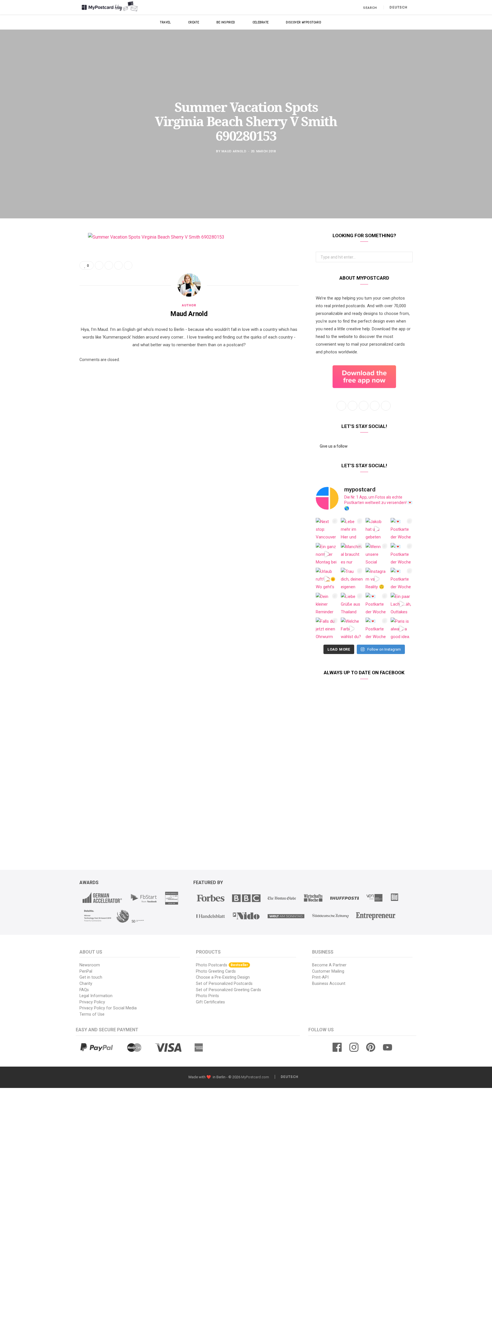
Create (193, 22)
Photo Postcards (222, 965)
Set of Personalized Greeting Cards (228, 989)
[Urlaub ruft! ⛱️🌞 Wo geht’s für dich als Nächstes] (327, 579)
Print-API (320, 977)
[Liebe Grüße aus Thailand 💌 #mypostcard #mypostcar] (352, 604)
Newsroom (89, 965)
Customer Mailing (328, 971)
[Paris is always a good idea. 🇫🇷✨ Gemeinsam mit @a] (402, 629)
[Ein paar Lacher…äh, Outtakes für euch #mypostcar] (402, 604)
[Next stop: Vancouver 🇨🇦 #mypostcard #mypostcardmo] (327, 529)
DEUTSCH (398, 7)
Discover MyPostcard (303, 22)
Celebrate (261, 22)
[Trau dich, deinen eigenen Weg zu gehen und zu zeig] (352, 579)
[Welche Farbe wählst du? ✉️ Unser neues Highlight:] (352, 629)
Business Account (328, 983)
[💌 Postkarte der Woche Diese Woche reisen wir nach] (402, 529)
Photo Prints (207, 995)
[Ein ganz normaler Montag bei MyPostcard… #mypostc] (327, 554)
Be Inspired (225, 22)
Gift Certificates (210, 1002)
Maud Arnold (234, 151)
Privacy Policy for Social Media (108, 1008)
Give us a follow (333, 446)
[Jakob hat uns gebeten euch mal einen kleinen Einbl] (377, 529)
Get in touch (90, 977)
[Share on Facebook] (51, 254)
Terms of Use (91, 1014)
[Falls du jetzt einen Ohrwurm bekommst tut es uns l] (327, 629)
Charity (85, 983)
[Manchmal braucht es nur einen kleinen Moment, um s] (352, 554)
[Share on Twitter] (51, 268)
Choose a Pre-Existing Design (223, 977)
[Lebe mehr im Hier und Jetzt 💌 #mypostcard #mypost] (352, 529)
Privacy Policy (92, 1002)
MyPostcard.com (255, 1077)
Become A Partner (329, 965)
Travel (165, 22)
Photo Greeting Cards (216, 971)
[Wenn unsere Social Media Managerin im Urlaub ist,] (377, 554)
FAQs (84, 989)
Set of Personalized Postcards (224, 983)
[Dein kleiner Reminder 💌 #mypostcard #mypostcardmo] (327, 604)
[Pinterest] (51, 283)
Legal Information (95, 995)
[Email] (51, 297)
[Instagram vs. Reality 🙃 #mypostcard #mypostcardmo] (377, 579)
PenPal (85, 971)
